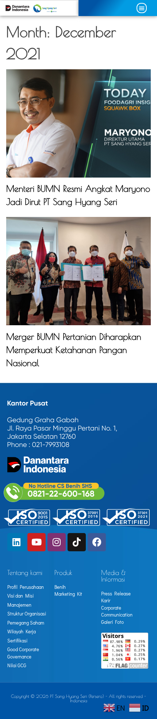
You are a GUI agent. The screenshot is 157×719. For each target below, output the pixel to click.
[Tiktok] (77, 542)
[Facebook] (97, 542)
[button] (142, 8)
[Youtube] (36, 542)
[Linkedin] (16, 542)
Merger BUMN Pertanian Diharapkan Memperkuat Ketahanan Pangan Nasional (73, 349)
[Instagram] (56, 542)
